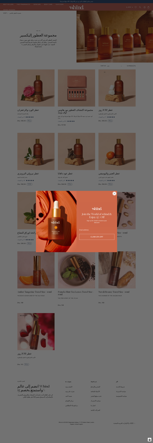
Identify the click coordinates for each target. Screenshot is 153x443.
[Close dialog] (114, 193)
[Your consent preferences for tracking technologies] (149, 439)
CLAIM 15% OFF (97, 237)
